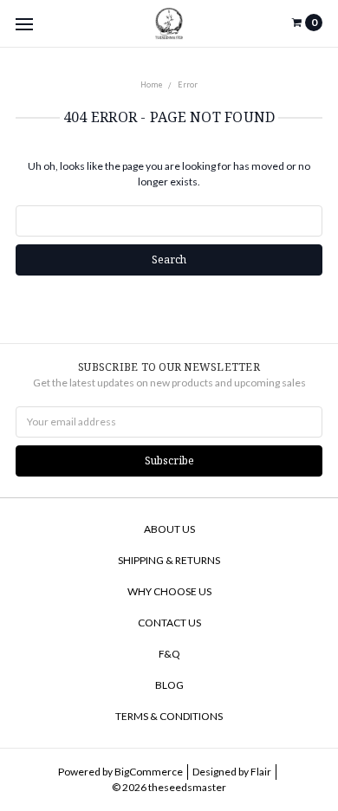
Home (151, 84)
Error (188, 84)
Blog (169, 684)
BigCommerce (148, 771)
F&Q (169, 653)
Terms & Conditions (169, 716)
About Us (169, 528)
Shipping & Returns (169, 560)
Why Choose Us (169, 591)
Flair (260, 771)
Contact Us (169, 622)
